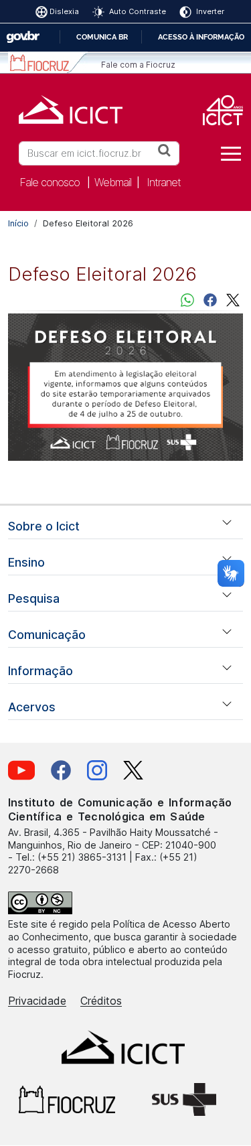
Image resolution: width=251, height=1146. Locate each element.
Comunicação (47, 635)
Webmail (112, 182)
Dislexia (64, 11)
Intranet (164, 182)
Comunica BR (102, 37)
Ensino (26, 562)
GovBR (22, 37)
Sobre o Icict (44, 526)
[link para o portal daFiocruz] (48, 63)
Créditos (101, 1000)
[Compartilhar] (210, 299)
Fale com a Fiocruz (138, 65)
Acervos (32, 707)
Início (18, 223)
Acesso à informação (201, 37)
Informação (40, 671)
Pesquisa (34, 598)
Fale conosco (49, 182)
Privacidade (37, 1000)
